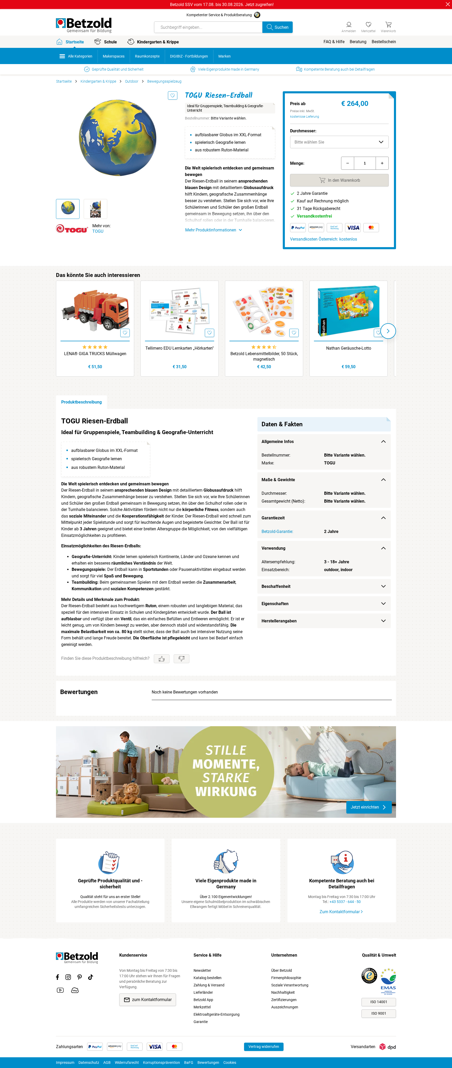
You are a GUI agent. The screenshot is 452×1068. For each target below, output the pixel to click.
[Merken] (172, 95)
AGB (107, 1062)
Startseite (64, 81)
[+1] (382, 163)
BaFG (188, 1062)
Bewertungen (208, 1062)
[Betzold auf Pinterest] (79, 978)
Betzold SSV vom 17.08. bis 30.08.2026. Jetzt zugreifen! (222, 4)
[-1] (347, 163)
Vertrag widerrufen (263, 1046)
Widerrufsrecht (127, 1062)
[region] (226, 542)
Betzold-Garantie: (277, 531)
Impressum (65, 1062)
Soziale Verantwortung (289, 985)
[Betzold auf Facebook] (57, 978)
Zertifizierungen (284, 1000)
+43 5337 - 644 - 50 (345, 902)
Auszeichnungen (284, 1007)
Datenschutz (88, 1062)
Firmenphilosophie (286, 978)
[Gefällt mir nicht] (181, 658)
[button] (339, 142)
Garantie (201, 1022)
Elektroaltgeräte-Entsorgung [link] (217, 1014)
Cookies (229, 1062)
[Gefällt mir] (162, 658)
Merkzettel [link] (202, 1007)
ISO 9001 (378, 1013)
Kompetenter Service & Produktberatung (219, 15)
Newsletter (202, 970)
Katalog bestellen (208, 978)
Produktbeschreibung (81, 402)
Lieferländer (203, 992)
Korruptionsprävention (161, 1062)
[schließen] (448, 4)
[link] (368, 26)
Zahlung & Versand (209, 985)
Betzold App (203, 1000)
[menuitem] (334, 41)
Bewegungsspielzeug (164, 81)
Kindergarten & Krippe (98, 81)
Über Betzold (281, 970)
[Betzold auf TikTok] (90, 978)
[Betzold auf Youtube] (60, 991)
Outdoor (131, 81)
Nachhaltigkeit (283, 992)
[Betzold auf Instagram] (68, 978)
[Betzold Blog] (75, 991)
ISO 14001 (378, 1002)
